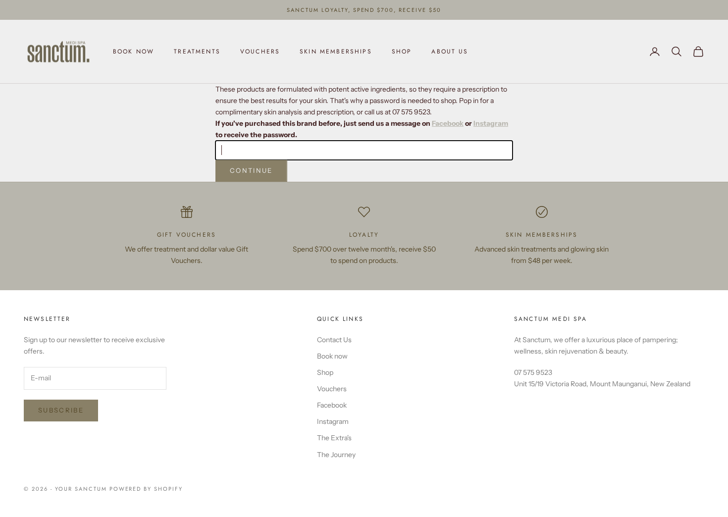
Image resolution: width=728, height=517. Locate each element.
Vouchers (260, 51)
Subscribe (61, 410)
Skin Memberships (336, 51)
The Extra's (334, 437)
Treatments (197, 51)
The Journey (336, 454)
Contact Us (334, 339)
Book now (133, 51)
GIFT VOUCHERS (186, 234)
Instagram (490, 123)
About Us (449, 51)
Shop (402, 51)
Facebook (448, 123)
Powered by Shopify (146, 489)
